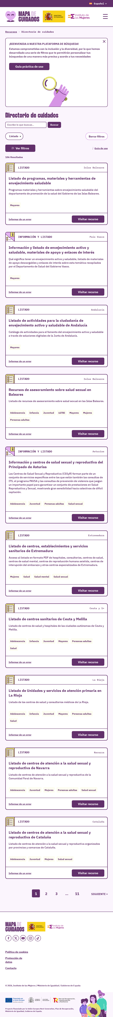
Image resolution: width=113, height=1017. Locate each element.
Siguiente (98, 894)
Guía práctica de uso (29, 66)
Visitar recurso (88, 219)
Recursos (11, 31)
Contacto (10, 968)
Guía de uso (101, 148)
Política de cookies (16, 952)
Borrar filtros (96, 136)
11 (77, 893)
